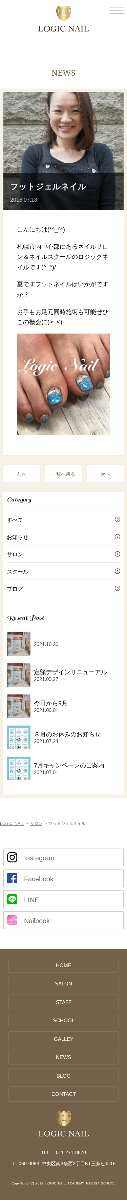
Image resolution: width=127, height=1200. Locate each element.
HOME (63, 965)
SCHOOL (64, 1020)
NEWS (63, 1056)
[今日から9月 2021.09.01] (37, 719)
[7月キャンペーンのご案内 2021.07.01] (55, 781)
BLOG (64, 1075)
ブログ (15, 588)
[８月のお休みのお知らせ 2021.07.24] (54, 750)
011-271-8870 (71, 1152)
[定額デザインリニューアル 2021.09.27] (57, 688)
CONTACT (63, 1093)
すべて (15, 519)
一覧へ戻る (63, 473)
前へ (21, 473)
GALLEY (63, 1038)
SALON (63, 983)
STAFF (63, 1001)
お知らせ (17, 536)
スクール (17, 571)
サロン (15, 554)
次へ (105, 473)
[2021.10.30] (32, 657)
